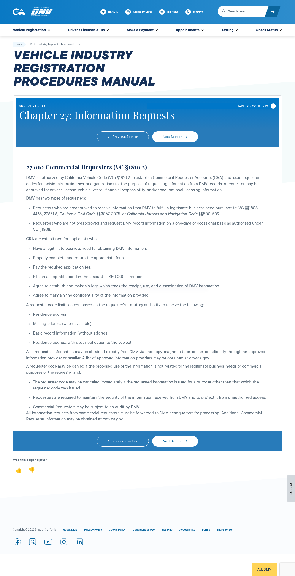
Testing (228, 30)
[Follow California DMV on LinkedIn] (79, 542)
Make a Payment (140, 30)
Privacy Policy (93, 529)
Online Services (142, 11)
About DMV (70, 529)
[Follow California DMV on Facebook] (17, 542)
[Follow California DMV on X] (33, 542)
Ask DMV (264, 569)
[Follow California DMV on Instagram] (64, 542)
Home (19, 44)
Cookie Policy (117, 529)
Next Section (173, 137)
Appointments (188, 30)
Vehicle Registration (29, 30)
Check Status (267, 30)
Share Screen (225, 529)
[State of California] (19, 11)
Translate (172, 11)
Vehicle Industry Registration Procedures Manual (55, 44)
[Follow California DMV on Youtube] (48, 542)
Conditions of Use (144, 529)
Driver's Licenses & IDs (86, 30)
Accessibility (187, 529)
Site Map (167, 529)
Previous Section (125, 137)
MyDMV (198, 11)
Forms (206, 529)
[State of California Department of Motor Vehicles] (41, 12)
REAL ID (113, 11)
